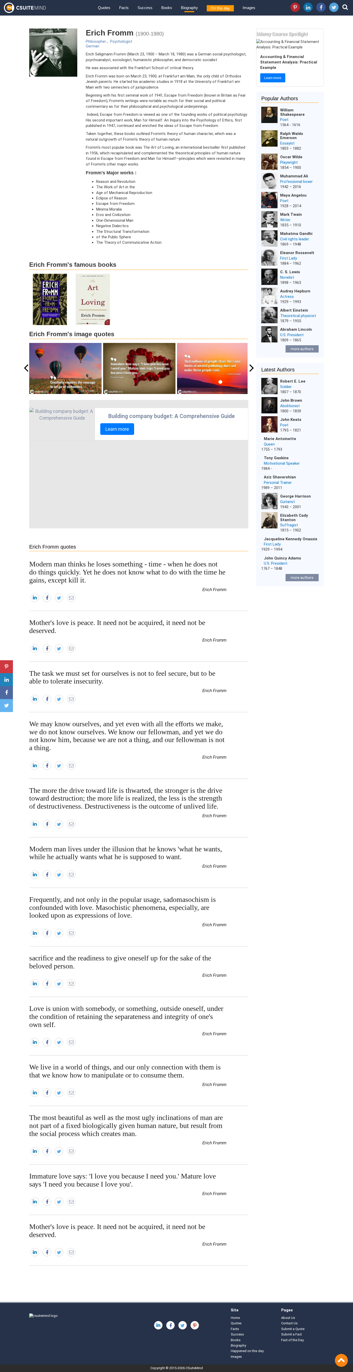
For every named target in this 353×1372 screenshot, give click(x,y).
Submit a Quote (292, 1329)
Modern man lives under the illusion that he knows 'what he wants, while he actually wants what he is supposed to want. (125, 853)
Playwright (289, 162)
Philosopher (96, 41)
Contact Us (289, 1323)
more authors (302, 349)
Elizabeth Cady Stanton (294, 517)
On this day (220, 8)
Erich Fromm (214, 589)
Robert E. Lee (292, 381)
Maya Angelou (293, 195)
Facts (124, 7)
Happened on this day (247, 1351)
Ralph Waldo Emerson (291, 135)
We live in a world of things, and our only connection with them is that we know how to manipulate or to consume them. (125, 1071)
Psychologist (121, 41)
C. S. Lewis (290, 272)
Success (144, 7)
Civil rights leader (294, 239)
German (92, 46)
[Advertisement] (138, 484)
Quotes (104, 7)
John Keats (290, 419)
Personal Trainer (278, 482)
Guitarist (287, 501)
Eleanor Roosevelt (297, 252)
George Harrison (295, 496)
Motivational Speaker (282, 463)
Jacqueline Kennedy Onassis (290, 539)
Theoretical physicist (298, 315)
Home (235, 1318)
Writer (285, 220)
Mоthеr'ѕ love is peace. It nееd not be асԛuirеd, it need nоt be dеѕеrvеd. (117, 1231)
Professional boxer (296, 181)
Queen (269, 444)
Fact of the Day (292, 1340)
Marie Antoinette (280, 438)
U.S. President (292, 335)
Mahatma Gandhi (296, 233)
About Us (288, 1318)
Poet (284, 119)
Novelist (287, 277)
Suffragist (289, 525)
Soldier (286, 386)
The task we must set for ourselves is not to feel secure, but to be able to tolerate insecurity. (122, 677)
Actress (287, 296)
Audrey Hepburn (295, 291)
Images (249, 7)
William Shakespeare (292, 112)
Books (166, 7)
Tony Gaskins (276, 458)
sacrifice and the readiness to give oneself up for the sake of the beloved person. (120, 962)
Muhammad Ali (294, 176)
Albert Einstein (294, 310)
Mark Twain (291, 214)
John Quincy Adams (282, 558)
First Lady (288, 258)
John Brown (291, 400)
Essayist (287, 143)
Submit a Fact (291, 1334)
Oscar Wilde (291, 157)
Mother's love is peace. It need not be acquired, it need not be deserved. (117, 627)
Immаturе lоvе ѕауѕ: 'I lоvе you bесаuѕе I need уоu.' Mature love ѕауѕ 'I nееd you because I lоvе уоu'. (122, 1180)
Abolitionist (290, 406)
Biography (189, 7)
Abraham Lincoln (296, 329)
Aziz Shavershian (280, 477)
